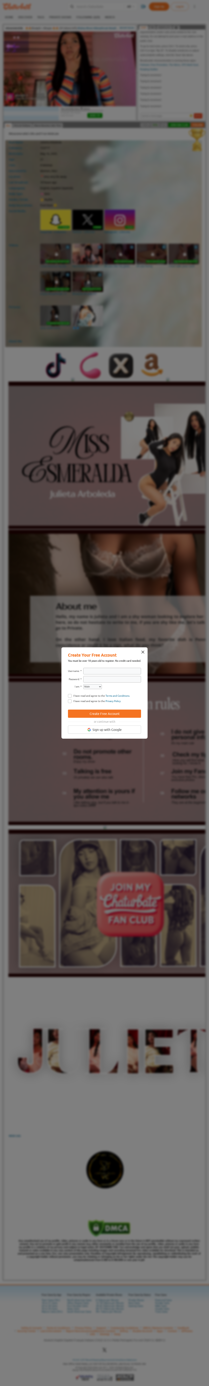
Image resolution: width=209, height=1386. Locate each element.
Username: (74, 671)
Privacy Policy (113, 701)
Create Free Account (105, 714)
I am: (77, 686)
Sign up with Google (107, 729)
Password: (74, 679)
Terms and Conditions (117, 695)
